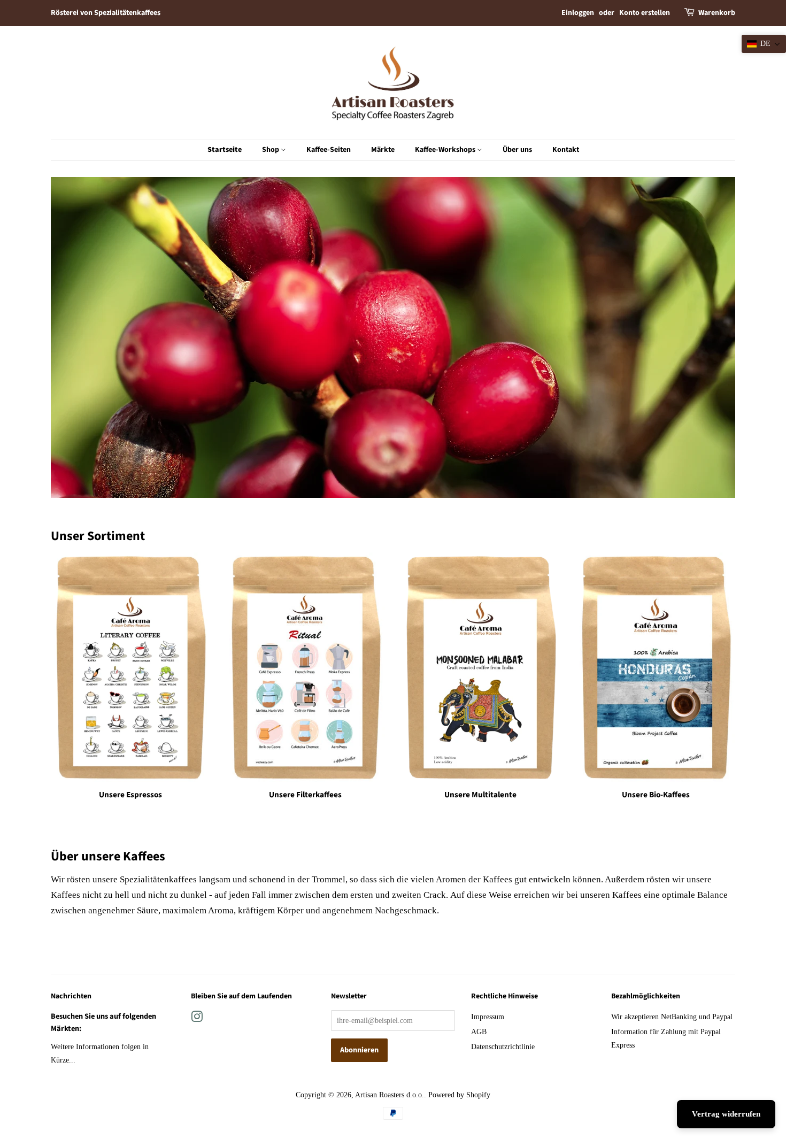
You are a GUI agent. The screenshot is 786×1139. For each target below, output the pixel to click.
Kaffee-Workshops (446, 149)
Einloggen (577, 12)
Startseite (224, 149)
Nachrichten (71, 996)
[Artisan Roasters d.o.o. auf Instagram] (197, 1018)
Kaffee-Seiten (328, 149)
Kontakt (565, 149)
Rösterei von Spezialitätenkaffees (105, 12)
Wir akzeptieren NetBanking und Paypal (672, 1016)
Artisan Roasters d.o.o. (389, 1094)
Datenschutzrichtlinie (503, 1046)
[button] (764, 44)
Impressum (487, 1016)
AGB (479, 1031)
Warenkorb (716, 12)
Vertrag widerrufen (726, 1114)
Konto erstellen (644, 12)
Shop (271, 149)
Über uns (517, 149)
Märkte (383, 149)
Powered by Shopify (459, 1094)
